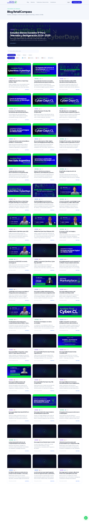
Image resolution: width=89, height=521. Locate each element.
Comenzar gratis (76, 2)
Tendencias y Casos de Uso (42, 2)
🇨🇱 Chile (37, 57)
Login (68, 2)
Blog (28, 2)
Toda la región (11, 57)
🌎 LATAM (24, 57)
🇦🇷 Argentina (50, 57)
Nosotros (33, 2)
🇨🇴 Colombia (30, 57)
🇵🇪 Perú (17, 57)
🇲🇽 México (44, 57)
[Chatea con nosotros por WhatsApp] (86, 518)
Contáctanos (53, 2)
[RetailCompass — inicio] (12, 2)
